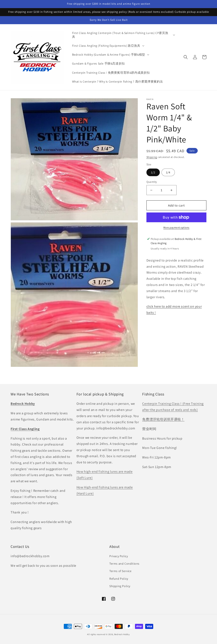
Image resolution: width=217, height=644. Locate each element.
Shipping (151, 157)
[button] (123, 34)
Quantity (151, 182)
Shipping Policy (119, 586)
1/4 (168, 172)
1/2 (153, 172)
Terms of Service (120, 571)
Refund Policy (118, 579)
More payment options (176, 227)
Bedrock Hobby (122, 634)
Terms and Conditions (124, 563)
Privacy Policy (118, 556)
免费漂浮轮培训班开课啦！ (163, 419)
